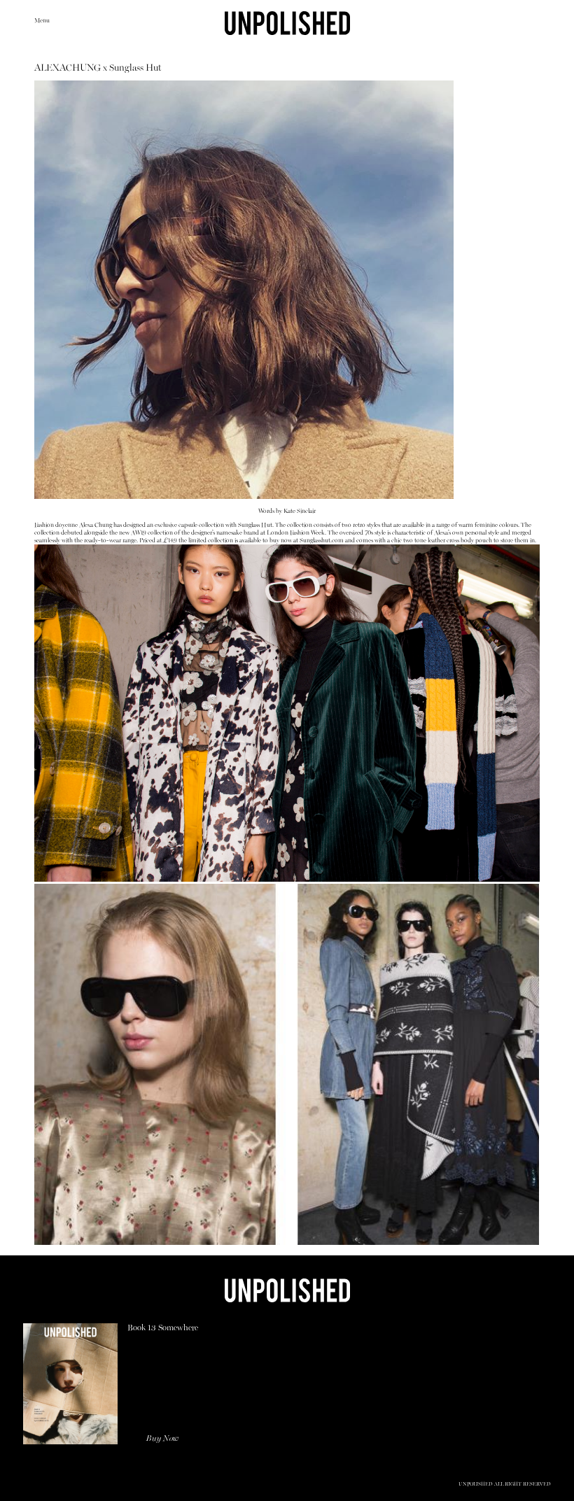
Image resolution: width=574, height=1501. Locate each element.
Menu (42, 20)
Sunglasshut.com (322, 540)
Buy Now (162, 1439)
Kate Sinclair (300, 511)
